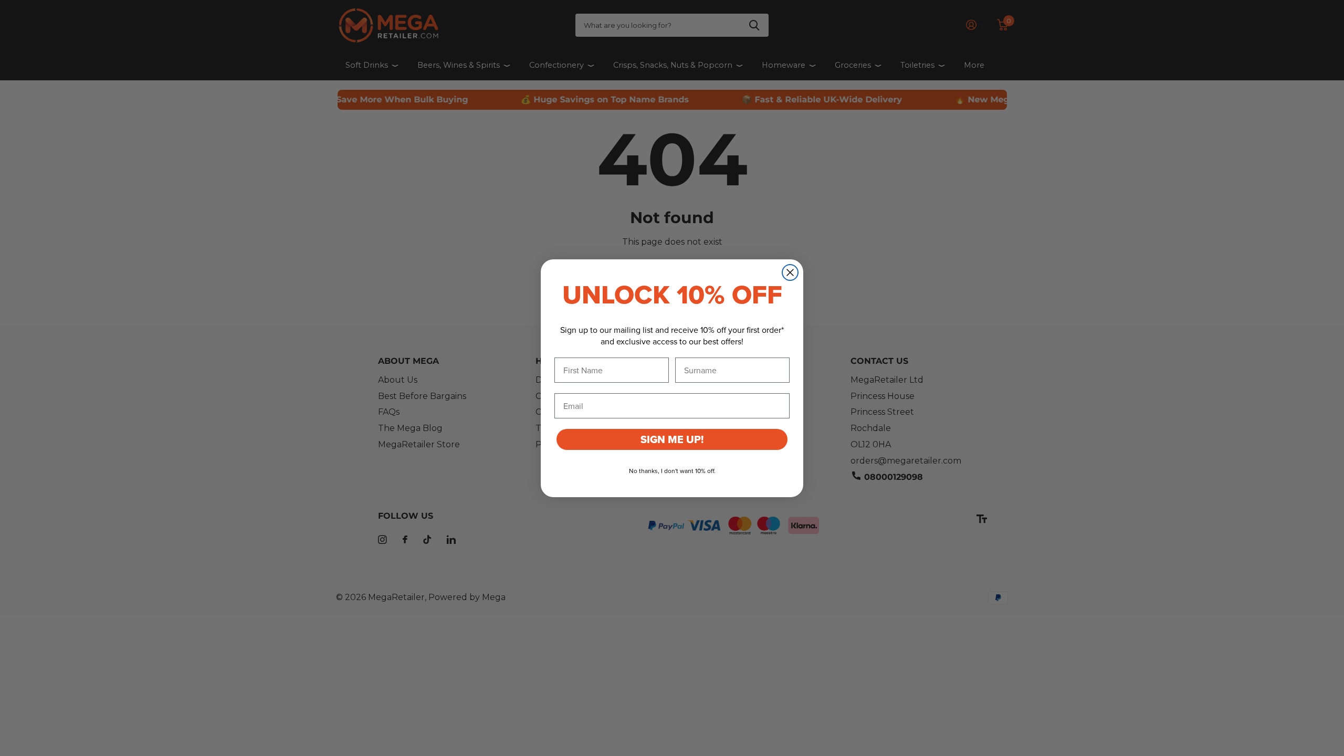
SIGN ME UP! (672, 439)
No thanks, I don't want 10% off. (672, 470)
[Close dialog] (790, 272)
